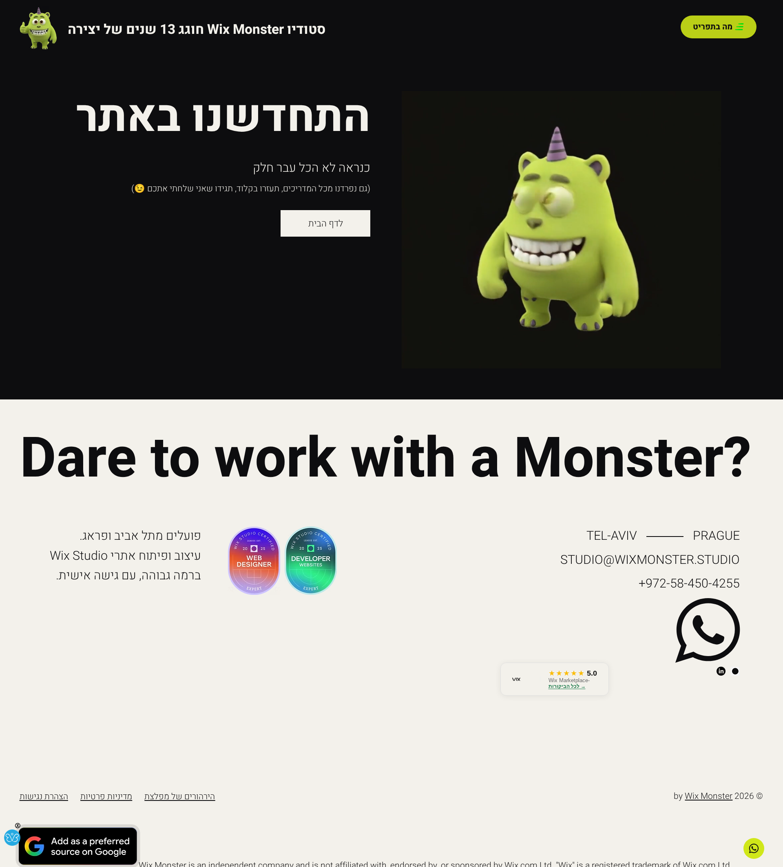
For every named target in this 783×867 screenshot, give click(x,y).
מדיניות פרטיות (106, 796)
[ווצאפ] (753, 848)
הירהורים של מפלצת (179, 796)
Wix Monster (708, 796)
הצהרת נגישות (44, 796)
